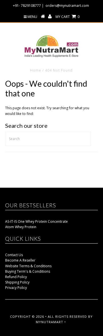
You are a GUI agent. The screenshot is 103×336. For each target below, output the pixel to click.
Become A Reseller (20, 260)
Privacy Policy (16, 287)
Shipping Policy (17, 282)
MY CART (68, 16)
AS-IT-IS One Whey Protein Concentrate (36, 221)
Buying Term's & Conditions (27, 271)
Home (35, 70)
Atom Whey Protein (20, 226)
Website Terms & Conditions (28, 266)
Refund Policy (16, 276)
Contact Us (14, 254)
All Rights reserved (67, 316)
